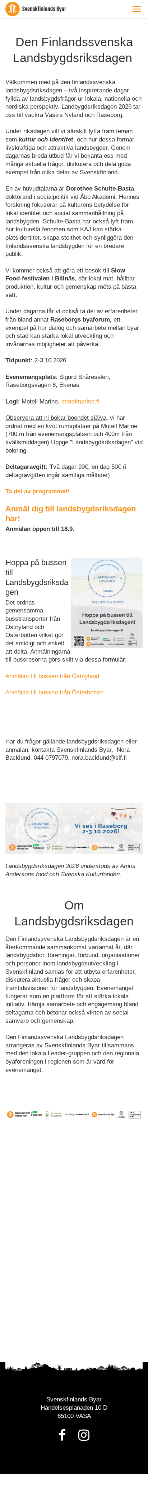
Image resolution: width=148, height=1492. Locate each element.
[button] (137, 9)
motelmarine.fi (80, 401)
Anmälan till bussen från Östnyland (52, 676)
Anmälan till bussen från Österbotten (54, 692)
